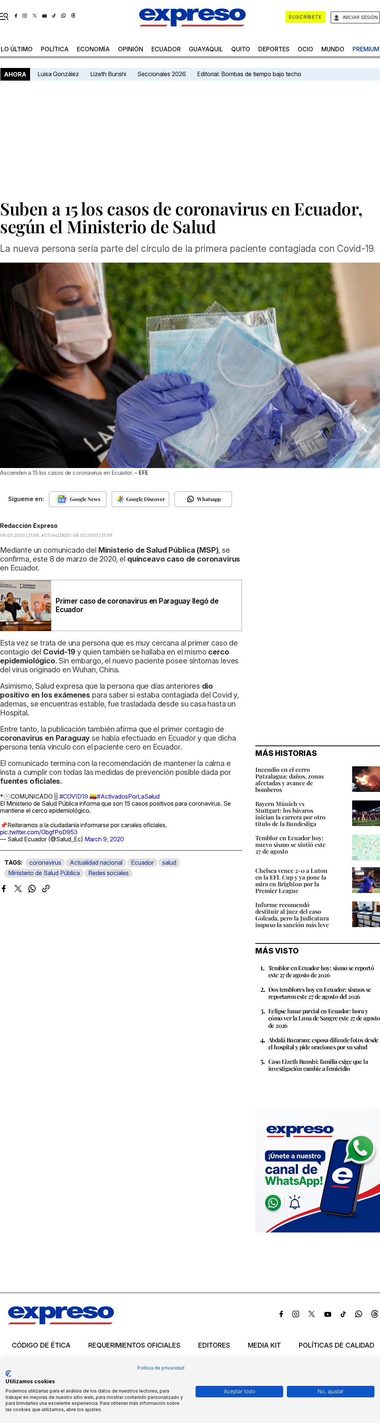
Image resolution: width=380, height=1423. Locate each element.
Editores (214, 1345)
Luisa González (58, 74)
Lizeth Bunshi (108, 74)
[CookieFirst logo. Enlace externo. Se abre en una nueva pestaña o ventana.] (8, 1373)
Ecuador (166, 49)
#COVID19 (73, 796)
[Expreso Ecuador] (61, 1322)
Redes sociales (108, 873)
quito (240, 49)
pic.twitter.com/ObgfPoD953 (39, 832)
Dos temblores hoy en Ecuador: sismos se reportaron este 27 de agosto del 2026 (319, 992)
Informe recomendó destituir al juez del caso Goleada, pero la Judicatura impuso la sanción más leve (292, 915)
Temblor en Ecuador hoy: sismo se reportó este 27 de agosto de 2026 (321, 971)
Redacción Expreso (29, 526)
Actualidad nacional (96, 862)
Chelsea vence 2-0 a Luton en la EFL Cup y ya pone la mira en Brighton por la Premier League (291, 880)
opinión (130, 49)
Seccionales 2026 (161, 74)
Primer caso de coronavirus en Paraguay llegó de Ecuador (137, 605)
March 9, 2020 (104, 839)
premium (366, 49)
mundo (332, 49)
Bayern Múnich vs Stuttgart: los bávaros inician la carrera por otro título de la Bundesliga (290, 814)
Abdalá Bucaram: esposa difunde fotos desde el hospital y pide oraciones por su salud (323, 1043)
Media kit (264, 1345)
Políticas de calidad (336, 1345)
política (55, 49)
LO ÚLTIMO (17, 49)
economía (93, 49)
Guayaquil (206, 49)
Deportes (273, 49)
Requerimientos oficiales (134, 1345)
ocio (305, 49)
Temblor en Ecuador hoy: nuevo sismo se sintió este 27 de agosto (290, 844)
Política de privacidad (160, 1368)
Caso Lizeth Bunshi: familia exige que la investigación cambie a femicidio (318, 1064)
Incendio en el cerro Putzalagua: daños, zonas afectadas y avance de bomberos (289, 779)
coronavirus (45, 862)
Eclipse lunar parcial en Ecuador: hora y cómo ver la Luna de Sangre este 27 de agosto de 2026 (324, 1018)
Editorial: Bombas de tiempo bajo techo (250, 74)
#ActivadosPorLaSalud (128, 796)
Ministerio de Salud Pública (44, 873)
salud (169, 862)
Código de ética (41, 1345)
